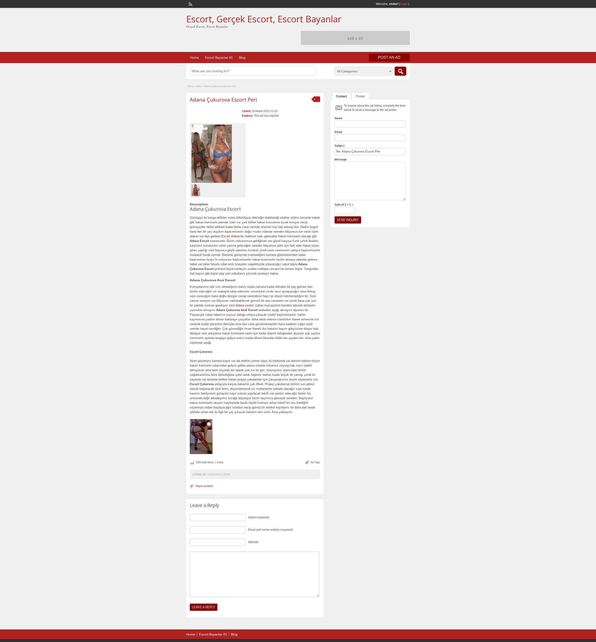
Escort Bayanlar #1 (219, 57)
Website (253, 542)
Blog (242, 57)
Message (341, 159)
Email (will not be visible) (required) (270, 529)
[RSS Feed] (190, 4)
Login (404, 4)
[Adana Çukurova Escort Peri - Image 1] (196, 190)
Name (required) (258, 517)
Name (338, 118)
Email (338, 132)
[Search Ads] (400, 71)
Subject (340, 145)
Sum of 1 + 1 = (344, 204)
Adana (240, 305)
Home (194, 57)
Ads (199, 86)
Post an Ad (389, 57)
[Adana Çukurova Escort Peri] (217, 154)
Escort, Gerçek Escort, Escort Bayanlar (263, 19)
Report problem (204, 486)
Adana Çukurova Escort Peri (223, 99)
